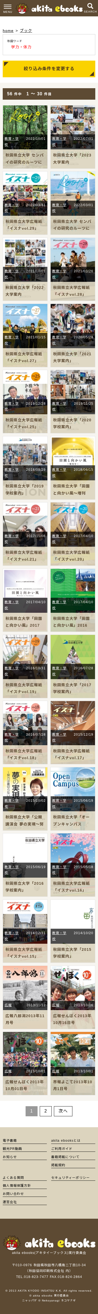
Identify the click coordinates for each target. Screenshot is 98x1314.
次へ (63, 1111)
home (8, 30)
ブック (26, 30)
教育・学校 (12, 142)
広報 (8, 1005)
